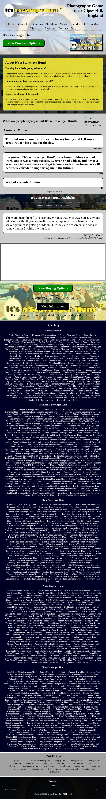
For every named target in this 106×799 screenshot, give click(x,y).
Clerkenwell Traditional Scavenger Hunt (73, 490)
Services (51, 24)
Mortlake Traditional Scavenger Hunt (56, 460)
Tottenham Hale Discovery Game (74, 347)
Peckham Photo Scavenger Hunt (22, 730)
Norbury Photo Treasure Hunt (57, 635)
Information (91, 24)
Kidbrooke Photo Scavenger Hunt (22, 674)
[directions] (53, 295)
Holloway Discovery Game (78, 381)
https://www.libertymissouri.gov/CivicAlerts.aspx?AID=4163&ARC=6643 (72, 238)
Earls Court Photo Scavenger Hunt (85, 744)
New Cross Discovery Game (34, 395)
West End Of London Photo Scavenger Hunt (61, 693)
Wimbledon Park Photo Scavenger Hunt (42, 718)
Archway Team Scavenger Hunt (84, 560)
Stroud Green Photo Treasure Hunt (40, 593)
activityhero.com (77, 760)
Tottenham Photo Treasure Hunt (23, 639)
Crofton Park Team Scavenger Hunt (76, 516)
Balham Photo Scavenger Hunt (53, 677)
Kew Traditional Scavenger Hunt (47, 444)
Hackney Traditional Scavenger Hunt (46, 458)
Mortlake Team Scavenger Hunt (45, 514)
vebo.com (17, 763)
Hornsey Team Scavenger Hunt (87, 532)
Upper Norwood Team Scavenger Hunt (32, 528)
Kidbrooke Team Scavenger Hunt (57, 567)
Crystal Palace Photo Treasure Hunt (29, 598)
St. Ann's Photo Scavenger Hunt (71, 723)
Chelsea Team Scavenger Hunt (87, 505)
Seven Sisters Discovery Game (66, 358)
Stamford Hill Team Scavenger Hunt (21, 505)
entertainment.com (30, 766)
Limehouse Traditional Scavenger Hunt (61, 488)
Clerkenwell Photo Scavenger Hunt (21, 744)
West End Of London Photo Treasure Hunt (52, 644)
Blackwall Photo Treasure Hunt (55, 618)
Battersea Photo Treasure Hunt (18, 651)
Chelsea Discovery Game (67, 400)
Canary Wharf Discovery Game (51, 386)
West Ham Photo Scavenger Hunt (52, 730)
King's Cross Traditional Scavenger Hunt (50, 493)
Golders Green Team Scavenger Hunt (49, 565)
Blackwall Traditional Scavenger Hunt (48, 451)
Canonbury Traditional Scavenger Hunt (79, 472)
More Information (53, 306)
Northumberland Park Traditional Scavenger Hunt (52, 467)
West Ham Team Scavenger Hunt (81, 563)
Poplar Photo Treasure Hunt (77, 651)
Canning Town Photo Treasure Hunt (54, 630)
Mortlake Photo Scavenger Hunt (23, 739)
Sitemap (53, 785)
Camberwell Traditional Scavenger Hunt (29, 470)
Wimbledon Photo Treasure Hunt (84, 642)
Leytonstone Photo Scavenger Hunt (51, 688)
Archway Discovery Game (26, 377)
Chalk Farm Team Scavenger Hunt (85, 509)
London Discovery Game (44, 393)
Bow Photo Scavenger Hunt (80, 688)
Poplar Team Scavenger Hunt (65, 530)
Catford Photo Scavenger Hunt (24, 684)
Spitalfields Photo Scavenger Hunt (70, 748)
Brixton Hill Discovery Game (60, 368)
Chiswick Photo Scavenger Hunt (23, 677)
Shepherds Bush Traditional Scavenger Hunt (41, 430)
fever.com (48, 763)
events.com (54, 772)
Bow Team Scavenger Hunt (46, 549)
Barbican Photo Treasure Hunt (72, 660)
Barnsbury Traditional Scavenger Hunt (28, 435)
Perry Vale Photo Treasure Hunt (79, 604)
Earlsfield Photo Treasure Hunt (77, 591)
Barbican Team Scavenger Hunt (55, 574)
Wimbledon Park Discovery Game (64, 374)
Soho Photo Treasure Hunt (31, 595)
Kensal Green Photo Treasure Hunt (62, 623)
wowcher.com (49, 766)
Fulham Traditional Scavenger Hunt (63, 416)
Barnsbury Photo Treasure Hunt (54, 648)
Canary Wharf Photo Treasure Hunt (20, 611)
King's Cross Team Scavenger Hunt (28, 569)
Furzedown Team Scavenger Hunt (76, 514)
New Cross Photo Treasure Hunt (21, 646)
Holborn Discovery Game (85, 354)
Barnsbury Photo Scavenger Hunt (23, 686)
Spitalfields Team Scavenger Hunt (66, 528)
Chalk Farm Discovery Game (47, 370)
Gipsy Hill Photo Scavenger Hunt (39, 709)
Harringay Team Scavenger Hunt (20, 563)
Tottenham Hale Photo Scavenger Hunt (40, 695)
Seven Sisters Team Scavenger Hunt (51, 537)
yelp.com (60, 763)
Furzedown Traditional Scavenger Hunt (48, 426)
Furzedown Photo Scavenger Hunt (77, 718)
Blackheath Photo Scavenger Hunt (37, 714)
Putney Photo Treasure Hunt (87, 602)
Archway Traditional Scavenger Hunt (36, 449)
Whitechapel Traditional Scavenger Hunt (72, 449)
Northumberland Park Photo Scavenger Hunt (32, 702)
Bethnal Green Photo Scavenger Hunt (52, 735)
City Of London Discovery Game (21, 342)
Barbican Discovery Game (34, 363)
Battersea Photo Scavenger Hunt (22, 746)
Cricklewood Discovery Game (37, 358)
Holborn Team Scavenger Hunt (27, 523)
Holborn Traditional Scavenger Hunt (84, 479)
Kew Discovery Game (52, 361)
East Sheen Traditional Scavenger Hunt (59, 421)
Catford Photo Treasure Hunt (19, 604)
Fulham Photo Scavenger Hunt (21, 679)
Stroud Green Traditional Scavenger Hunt (64, 435)
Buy (73, 28)
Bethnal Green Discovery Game (72, 393)
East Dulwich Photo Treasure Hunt (28, 600)
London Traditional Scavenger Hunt (30, 416)
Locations (53, 781)
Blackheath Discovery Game (21, 365)
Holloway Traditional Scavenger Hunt (80, 444)
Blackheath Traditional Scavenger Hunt (61, 428)
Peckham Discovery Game (89, 340)
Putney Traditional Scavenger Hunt (20, 453)
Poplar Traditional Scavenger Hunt (27, 442)
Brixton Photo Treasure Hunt (59, 598)
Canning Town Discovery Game (63, 388)
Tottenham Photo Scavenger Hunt (85, 735)
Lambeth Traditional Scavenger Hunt (42, 419)
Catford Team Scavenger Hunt (55, 546)
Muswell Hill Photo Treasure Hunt (81, 611)
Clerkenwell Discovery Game (88, 368)
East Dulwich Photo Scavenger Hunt (83, 728)
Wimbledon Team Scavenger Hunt (61, 569)
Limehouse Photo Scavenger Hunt (69, 702)
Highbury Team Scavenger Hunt (50, 563)
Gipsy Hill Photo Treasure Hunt (26, 618)
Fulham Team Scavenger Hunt (38, 519)
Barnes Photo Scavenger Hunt (53, 684)
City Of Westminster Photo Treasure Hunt (63, 600)
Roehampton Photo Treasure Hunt (47, 607)
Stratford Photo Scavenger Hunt (51, 691)
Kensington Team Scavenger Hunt (81, 556)
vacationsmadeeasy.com (40, 760)
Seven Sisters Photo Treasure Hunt (46, 662)
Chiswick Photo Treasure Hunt (83, 625)
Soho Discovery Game (22, 372)
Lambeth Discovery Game (80, 337)
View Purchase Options (23, 43)
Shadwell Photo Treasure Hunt (50, 646)
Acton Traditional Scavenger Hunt (58, 433)
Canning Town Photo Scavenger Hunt (84, 672)
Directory (36, 28)
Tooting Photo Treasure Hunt (84, 637)
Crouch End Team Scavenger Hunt (54, 539)
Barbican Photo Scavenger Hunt (20, 735)
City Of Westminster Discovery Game (21, 381)
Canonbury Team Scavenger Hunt (36, 530)
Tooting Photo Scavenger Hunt (37, 707)
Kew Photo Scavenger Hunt (63, 697)
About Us (23, 24)
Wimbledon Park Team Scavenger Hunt (23, 546)
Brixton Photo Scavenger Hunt (59, 681)
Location (75, 24)
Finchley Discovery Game (56, 398)
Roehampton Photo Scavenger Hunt (38, 711)
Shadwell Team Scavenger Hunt (84, 542)
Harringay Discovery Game (62, 384)
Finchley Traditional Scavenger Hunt (59, 481)
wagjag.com (60, 760)
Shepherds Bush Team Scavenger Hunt (75, 553)
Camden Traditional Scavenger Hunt (50, 479)
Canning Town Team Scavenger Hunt (23, 574)
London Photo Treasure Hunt (32, 616)
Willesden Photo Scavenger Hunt (81, 741)
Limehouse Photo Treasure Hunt (55, 637)
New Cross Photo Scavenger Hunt (53, 746)
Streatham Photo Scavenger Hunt (67, 707)
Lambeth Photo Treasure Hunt (43, 614)
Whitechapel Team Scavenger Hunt (79, 512)
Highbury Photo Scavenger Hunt (70, 711)
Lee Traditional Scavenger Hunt (86, 486)
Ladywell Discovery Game (20, 393)
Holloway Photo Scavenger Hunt (82, 677)
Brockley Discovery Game (37, 354)
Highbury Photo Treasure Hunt (25, 658)
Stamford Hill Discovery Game (41, 400)
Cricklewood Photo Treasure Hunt (48, 604)
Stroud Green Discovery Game (34, 340)
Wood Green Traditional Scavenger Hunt (78, 412)
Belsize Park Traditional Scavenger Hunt (64, 474)
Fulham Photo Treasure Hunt (32, 602)
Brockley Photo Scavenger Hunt (35, 697)
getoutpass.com (32, 763)
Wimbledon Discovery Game (61, 395)
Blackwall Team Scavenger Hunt (50, 556)
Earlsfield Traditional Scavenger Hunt (65, 470)
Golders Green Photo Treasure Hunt (54, 639)
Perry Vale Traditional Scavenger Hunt (54, 453)
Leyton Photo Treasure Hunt (84, 639)
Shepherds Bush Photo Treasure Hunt (51, 628)
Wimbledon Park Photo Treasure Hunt (51, 642)
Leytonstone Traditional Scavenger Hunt (64, 463)
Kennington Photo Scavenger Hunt (59, 700)
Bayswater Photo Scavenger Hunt (41, 716)
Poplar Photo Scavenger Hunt (52, 741)
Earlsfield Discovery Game (88, 363)
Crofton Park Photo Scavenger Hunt (73, 704)
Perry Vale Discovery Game (76, 351)
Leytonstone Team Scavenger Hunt (75, 549)
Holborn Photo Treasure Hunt (60, 602)
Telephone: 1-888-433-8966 (11, 790)
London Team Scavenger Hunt (40, 551)
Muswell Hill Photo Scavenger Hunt (70, 714)
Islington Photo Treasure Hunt (76, 662)
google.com (65, 766)
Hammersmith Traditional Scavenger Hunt (80, 430)
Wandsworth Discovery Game (48, 372)
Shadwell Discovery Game (89, 384)
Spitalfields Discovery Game (28, 337)
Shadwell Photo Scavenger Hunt (53, 739)
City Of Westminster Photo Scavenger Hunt (46, 728)
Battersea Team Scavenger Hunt (52, 544)
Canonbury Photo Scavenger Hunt (27, 700)
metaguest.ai (94, 760)
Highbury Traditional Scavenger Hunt (82, 451)
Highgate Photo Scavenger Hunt (20, 688)
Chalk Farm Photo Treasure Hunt (24, 648)
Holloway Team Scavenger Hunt (53, 535)
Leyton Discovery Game (77, 342)
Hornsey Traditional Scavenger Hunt (38, 490)
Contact (63, 28)
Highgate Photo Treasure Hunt (80, 658)
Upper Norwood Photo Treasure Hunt (82, 646)
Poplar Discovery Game (19, 335)
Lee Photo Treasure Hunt (57, 625)
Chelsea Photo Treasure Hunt (50, 591)
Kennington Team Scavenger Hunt (21, 507)
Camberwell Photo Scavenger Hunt (54, 737)
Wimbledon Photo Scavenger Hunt (82, 732)
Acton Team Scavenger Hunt (56, 523)
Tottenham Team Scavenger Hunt (20, 509)
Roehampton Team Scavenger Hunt (22, 558)
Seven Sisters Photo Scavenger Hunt (37, 748)
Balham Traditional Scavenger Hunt (22, 460)
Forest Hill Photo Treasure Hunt (22, 630)
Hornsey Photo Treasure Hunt (20, 642)
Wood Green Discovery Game (19, 370)
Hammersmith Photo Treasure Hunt (24, 637)
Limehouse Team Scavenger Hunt (53, 507)
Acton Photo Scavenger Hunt (22, 732)
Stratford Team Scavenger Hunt (84, 523)
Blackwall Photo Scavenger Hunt (53, 744)
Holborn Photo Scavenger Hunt (41, 704)
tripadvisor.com (20, 769)
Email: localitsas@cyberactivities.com (93, 790)
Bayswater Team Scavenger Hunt (22, 535)
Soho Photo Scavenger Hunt (52, 686)
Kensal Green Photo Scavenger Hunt (42, 721)
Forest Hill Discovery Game (51, 381)
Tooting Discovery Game (36, 388)
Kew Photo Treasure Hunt (82, 618)
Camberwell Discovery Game (63, 340)
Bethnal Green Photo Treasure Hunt (27, 635)
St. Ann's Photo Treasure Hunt (84, 630)
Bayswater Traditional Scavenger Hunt (38, 495)
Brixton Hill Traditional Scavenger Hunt (23, 433)
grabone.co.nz (37, 769)
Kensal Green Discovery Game (35, 349)
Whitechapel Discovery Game (60, 363)
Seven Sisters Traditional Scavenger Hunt (77, 419)
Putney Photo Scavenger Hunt (52, 672)
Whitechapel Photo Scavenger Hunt (42, 725)
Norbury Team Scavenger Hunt (27, 567)
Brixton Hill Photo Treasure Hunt (71, 653)
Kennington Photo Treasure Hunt (84, 628)
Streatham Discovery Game (55, 337)
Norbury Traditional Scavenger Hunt (37, 437)
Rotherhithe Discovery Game (74, 356)
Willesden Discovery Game (58, 344)
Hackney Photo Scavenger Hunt (51, 732)
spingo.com (79, 766)
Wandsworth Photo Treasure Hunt (60, 632)
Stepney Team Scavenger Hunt (23, 544)
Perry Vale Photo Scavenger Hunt (83, 730)
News (63, 24)
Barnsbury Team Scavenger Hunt (85, 546)
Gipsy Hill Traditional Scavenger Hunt (38, 465)
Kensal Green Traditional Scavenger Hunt (43, 472)
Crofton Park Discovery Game (51, 342)
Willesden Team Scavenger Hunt (85, 574)
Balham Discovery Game (37, 384)
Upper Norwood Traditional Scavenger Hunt (62, 442)
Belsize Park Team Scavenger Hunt (23, 525)
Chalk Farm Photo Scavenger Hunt (28, 681)
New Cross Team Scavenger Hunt (86, 572)
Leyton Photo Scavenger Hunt (71, 695)
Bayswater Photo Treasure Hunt (44, 660)
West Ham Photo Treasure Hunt (41, 621)
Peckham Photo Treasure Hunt (76, 607)
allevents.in (13, 766)
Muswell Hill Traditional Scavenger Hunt (38, 477)
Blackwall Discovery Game (20, 356)
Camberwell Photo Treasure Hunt (49, 609)
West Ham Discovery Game (20, 351)
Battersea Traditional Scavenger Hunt (61, 446)
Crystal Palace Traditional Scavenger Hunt (82, 458)
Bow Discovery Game (72, 370)
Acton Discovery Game (61, 354)
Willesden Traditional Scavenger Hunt (83, 426)
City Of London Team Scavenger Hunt (28, 532)
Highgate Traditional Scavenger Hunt (54, 414)
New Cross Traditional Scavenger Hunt (26, 488)
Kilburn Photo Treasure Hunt (69, 621)
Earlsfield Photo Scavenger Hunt (81, 691)
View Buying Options (53, 288)
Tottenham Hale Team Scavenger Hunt (55, 505)
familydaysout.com (17, 760)
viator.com (92, 763)
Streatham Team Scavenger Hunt (26, 572)
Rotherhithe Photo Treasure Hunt (20, 591)
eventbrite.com (89, 769)
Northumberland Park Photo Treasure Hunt (24, 632)
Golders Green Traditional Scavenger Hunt (73, 437)
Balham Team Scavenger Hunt (54, 560)
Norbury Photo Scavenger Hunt (74, 721)
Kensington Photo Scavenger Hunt (75, 725)
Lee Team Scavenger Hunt (66, 519)
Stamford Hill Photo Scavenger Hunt (21, 737)
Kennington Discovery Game (44, 335)
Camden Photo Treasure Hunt (19, 644)
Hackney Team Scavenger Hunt (20, 512)
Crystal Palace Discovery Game (86, 344)
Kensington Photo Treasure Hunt (61, 616)
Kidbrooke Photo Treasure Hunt (72, 614)
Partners (50, 28)
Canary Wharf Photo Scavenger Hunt (52, 679)
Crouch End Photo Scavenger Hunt (54, 674)
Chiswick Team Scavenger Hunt (82, 544)
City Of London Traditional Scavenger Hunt (67, 423)
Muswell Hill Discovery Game (83, 398)
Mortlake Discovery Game (89, 349)
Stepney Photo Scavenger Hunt (24, 741)
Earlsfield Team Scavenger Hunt (84, 535)
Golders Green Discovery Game (49, 365)
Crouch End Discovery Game (36, 391)
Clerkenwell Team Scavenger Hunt (71, 551)
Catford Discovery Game (77, 386)
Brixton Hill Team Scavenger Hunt (29, 521)
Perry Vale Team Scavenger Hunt (67, 579)
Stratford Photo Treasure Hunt (20, 628)
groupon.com (94, 766)
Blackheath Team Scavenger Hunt (84, 537)
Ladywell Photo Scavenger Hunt (40, 723)
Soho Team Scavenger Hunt (59, 532)
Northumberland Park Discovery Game (26, 398)
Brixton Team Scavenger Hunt (20, 537)
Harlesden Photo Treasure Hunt (64, 655)
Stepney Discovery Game (57, 379)
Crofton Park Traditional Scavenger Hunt (59, 409)
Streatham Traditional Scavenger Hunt (54, 486)
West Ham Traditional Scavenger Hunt (25, 481)
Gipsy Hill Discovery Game (33, 368)
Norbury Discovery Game (33, 379)
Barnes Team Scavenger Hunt (49, 512)
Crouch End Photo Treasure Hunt (33, 655)
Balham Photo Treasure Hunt (32, 623)
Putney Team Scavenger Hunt (19, 549)
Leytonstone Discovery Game (18, 347)
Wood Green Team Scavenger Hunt (63, 576)
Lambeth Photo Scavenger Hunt (83, 739)
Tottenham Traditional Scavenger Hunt (74, 495)
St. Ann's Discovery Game (35, 374)
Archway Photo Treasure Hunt (86, 644)
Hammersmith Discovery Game (48, 351)
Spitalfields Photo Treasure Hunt (86, 635)
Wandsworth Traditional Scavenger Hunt (23, 421)
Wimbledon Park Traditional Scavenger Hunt (26, 474)
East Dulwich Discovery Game (21, 386)
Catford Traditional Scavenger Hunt (24, 409)
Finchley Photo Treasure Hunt (50, 611)
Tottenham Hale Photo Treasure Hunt (81, 609)
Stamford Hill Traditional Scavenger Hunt (26, 446)
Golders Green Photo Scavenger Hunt (84, 684)
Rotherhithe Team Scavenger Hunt (41, 553)
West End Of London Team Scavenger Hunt (59, 525)
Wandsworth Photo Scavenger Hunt (82, 686)
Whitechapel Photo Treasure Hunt (60, 595)
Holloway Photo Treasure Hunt (71, 593)
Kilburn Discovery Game (75, 361)
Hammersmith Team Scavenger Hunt (43, 516)
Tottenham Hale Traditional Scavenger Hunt (40, 412)
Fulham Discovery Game (70, 335)
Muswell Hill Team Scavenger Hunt (23, 560)
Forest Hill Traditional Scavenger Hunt (28, 463)
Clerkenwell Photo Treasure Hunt (29, 625)
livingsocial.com (76, 763)
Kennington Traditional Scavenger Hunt (75, 477)
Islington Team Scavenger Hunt (54, 542)
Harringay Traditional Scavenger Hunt (25, 428)
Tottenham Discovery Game (62, 349)
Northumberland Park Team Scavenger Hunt (27, 576)
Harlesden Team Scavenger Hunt (54, 558)
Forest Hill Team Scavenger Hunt (36, 579)
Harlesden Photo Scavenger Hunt (86, 737)
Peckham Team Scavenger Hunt (85, 558)
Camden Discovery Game (33, 344)
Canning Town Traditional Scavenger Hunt (33, 456)
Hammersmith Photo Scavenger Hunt (24, 693)
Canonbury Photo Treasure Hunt (41, 653)
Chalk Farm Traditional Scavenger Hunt (74, 465)
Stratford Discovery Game (51, 377)
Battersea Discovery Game (77, 365)
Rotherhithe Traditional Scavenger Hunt (70, 456)
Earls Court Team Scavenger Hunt (85, 507)
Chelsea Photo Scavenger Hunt (85, 674)
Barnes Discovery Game (88, 391)
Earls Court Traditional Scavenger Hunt (55, 440)
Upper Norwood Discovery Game (86, 379)
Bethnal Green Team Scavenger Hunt (21, 539)
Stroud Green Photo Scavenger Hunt (21, 672)
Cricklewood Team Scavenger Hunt (23, 542)
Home (10, 24)
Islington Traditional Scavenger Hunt (30, 423)
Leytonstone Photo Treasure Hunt (48, 651)
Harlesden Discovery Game (46, 347)
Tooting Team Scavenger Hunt (55, 572)
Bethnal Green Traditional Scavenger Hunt (69, 484)
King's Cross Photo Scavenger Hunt (74, 716)
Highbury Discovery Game (63, 391)
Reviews (38, 24)
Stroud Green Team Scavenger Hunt (52, 509)
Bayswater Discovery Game (27, 361)
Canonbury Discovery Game (88, 395)
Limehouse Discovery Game (75, 372)
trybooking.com (54, 769)
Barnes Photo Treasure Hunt (53, 658)
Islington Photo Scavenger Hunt (69, 709)
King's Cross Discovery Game (77, 377)
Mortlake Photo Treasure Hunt (83, 648)
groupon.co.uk (72, 769)
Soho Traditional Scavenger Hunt (35, 484)
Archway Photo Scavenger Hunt (84, 746)
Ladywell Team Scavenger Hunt (60, 521)
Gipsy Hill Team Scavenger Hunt (86, 539)
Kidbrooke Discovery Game (46, 356)
